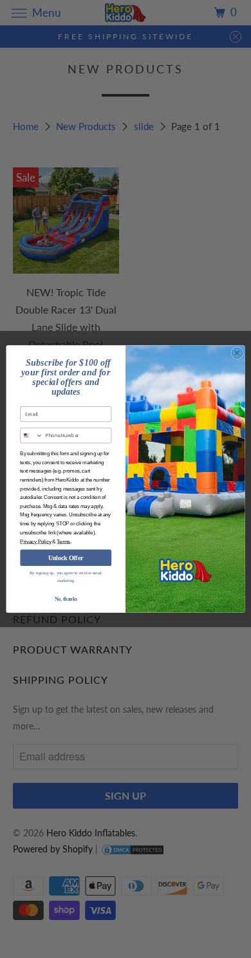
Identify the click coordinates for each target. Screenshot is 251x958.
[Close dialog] (237, 353)
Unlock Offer (65, 557)
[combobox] (31, 435)
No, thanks (66, 599)
